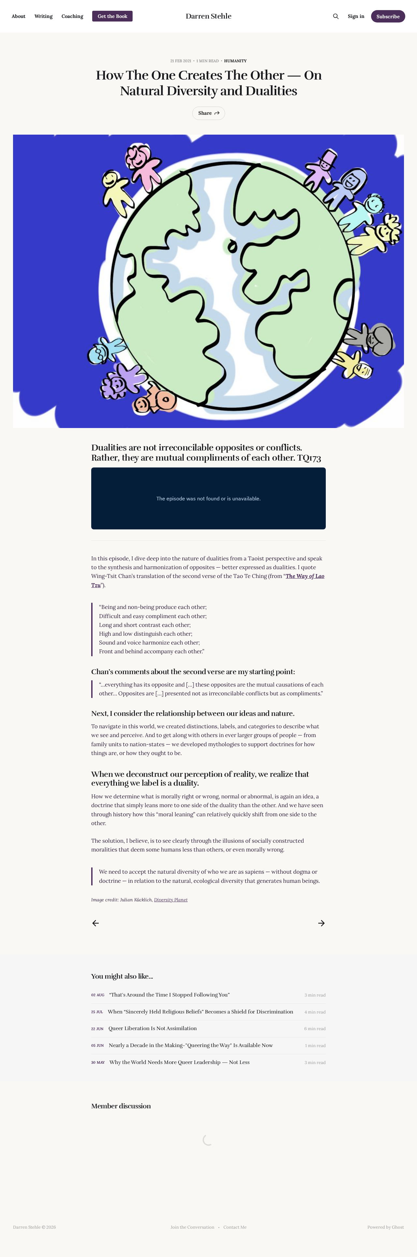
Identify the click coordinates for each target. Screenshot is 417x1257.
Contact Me (235, 1227)
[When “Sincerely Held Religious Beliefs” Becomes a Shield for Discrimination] (208, 1012)
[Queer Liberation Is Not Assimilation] (208, 1028)
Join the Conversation (192, 1227)
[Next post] (321, 923)
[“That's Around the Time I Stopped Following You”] (208, 995)
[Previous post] (95, 923)
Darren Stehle (208, 16)
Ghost (398, 1227)
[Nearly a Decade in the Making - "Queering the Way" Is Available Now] (208, 1045)
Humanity (235, 60)
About (18, 16)
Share (205, 113)
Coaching (72, 16)
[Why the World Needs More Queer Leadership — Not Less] (208, 1062)
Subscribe (388, 16)
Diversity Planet (171, 900)
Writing (43, 16)
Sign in (356, 16)
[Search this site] (336, 16)
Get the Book (112, 16)
